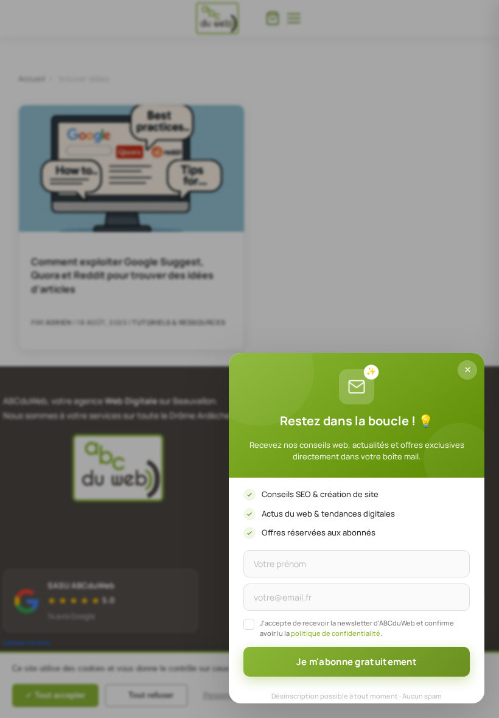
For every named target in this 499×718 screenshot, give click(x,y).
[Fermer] (467, 370)
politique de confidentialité (335, 633)
